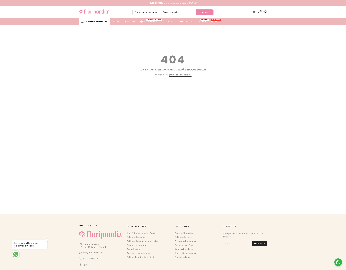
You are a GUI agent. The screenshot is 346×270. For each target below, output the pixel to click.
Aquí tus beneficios (184, 249)
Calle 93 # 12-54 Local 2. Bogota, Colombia (96, 246)
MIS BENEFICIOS (187, 21)
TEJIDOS (203, 21)
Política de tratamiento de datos (142, 257)
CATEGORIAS (129, 21)
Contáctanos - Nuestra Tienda (141, 233)
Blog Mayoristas (182, 257)
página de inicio (180, 74)
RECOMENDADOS (152, 21)
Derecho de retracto (137, 245)
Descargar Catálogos (185, 245)
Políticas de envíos (136, 237)
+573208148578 (90, 258)
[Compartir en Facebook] (80, 264)
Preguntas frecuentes (185, 241)
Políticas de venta (183, 237)
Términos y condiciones (138, 253)
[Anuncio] (173, 3)
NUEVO (116, 21)
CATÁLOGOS (170, 21)
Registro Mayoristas (184, 233)
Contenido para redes (185, 253)
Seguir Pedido (133, 249)
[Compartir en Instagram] (85, 264)
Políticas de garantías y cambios (142, 241)
